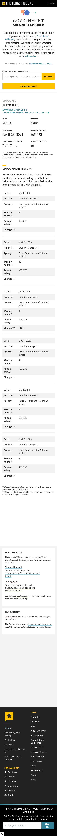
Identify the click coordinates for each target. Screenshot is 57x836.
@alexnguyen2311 (14, 590)
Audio (33, 774)
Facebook (12, 772)
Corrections (36, 761)
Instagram (13, 786)
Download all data (40, 63)
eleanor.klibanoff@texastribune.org (22, 573)
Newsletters (36, 770)
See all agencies (28, 86)
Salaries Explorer (28, 25)
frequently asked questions (40, 624)
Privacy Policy (37, 756)
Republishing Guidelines (37, 741)
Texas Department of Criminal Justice (25, 112)
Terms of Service (39, 752)
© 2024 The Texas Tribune (13, 758)
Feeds (33, 765)
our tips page (22, 596)
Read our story (11, 616)
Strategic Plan (37, 735)
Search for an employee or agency (16, 71)
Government (28, 20)
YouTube (12, 781)
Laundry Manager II (14, 109)
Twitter (11, 776)
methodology (45, 627)
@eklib (8, 576)
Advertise (9, 744)
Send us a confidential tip (15, 750)
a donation (30, 56)
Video (33, 779)
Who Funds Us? (38, 730)
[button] (28, 820)
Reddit (11, 795)
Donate (7, 728)
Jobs (33, 726)
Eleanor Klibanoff (13, 567)
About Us (35, 717)
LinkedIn (12, 790)
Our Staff (35, 721)
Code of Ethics (38, 747)
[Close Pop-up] (2, 834)
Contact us (9, 740)
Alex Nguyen (11, 581)
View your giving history (12, 734)
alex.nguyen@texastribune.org (20, 587)
